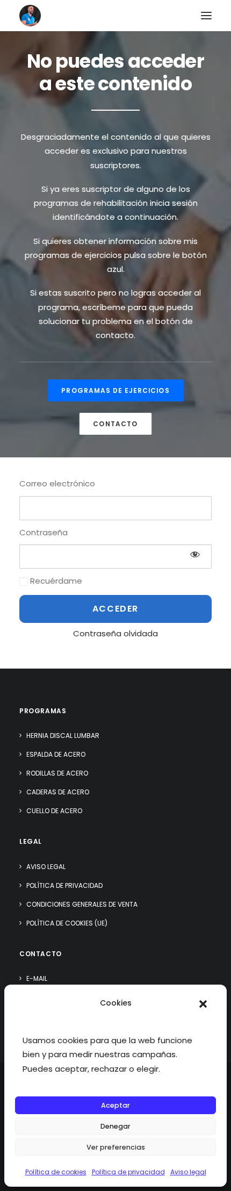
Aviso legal (188, 1171)
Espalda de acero (55, 754)
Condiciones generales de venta (82, 904)
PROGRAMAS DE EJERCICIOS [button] (115, 390)
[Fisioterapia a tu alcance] (30, 15)
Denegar (115, 1126)
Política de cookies (55, 1171)
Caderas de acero (57, 792)
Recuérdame (55, 580)
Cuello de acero (54, 810)
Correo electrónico (57, 483)
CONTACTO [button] (115, 423)
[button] (203, 1004)
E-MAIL (36, 978)
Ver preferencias (115, 1147)
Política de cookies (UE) (66, 923)
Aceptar (115, 1105)
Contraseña (43, 532)
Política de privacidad (128, 1171)
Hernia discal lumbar (62, 735)
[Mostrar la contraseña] (195, 554)
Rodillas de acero (57, 773)
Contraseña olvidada (115, 633)
